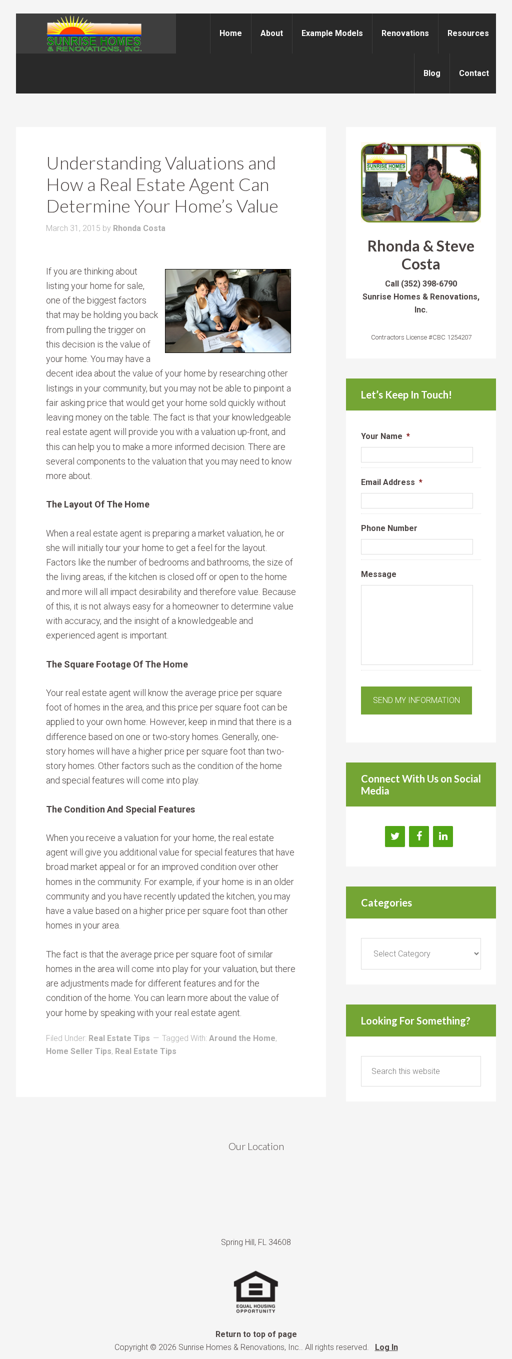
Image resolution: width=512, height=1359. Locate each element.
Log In (386, 1347)
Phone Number (389, 528)
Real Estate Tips (119, 1038)
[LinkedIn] (443, 836)
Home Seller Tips (79, 1051)
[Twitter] (395, 836)
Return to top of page (256, 1334)
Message (378, 574)
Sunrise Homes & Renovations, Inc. (96, 34)
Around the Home (242, 1038)
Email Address (391, 482)
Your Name (385, 436)
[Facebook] (419, 836)
